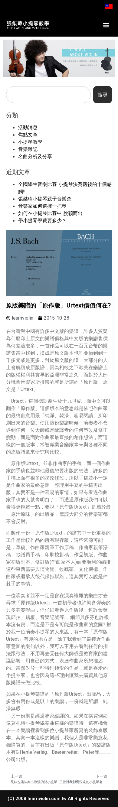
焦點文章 (28, 135)
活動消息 (28, 127)
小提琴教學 (30, 142)
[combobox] (48, 94)
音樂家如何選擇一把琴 (42, 206)
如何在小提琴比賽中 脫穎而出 (50, 213)
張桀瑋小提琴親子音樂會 (44, 199)
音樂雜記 (28, 149)
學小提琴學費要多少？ (42, 220)
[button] (106, 25)
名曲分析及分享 (35, 156)
